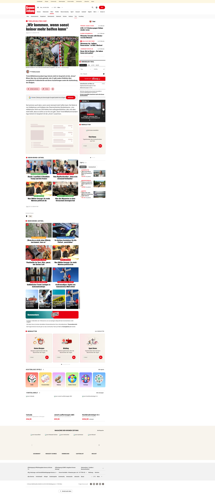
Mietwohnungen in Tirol (91, 87)
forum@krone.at (66, 326)
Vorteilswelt (39, 1)
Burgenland (43, 16)
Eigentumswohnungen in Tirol (92, 85)
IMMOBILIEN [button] (83, 65)
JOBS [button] (88, 65)
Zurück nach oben (65, 491)
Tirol (76, 16)
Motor (95, 11)
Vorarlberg (81, 16)
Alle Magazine (100, 430)
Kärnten (65, 16)
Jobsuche (86, 1)
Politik (57, 11)
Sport (72, 11)
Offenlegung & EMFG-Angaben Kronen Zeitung (65, 468)
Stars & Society (65, 11)
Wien (51, 11)
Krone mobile (71, 1)
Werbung (90, 472)
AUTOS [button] (92, 65)
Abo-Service (31, 476)
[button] (98, 11)
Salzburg (71, 16)
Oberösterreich (51, 16)
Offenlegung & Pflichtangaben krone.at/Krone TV (40, 468)
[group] (32, 299)
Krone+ (39, 11)
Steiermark (58, 16)
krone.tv (102, 11)
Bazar (92, 1)
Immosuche (79, 1)
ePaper (46, 1)
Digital (90, 11)
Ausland (84, 11)
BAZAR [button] (97, 65)
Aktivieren (70, 97)
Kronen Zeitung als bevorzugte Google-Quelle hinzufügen (52, 97)
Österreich (45, 11)
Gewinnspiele (62, 1)
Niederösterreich (34, 16)
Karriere (97, 472)
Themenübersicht (72, 324)
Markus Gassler (36, 71)
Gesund (78, 11)
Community (53, 1)
